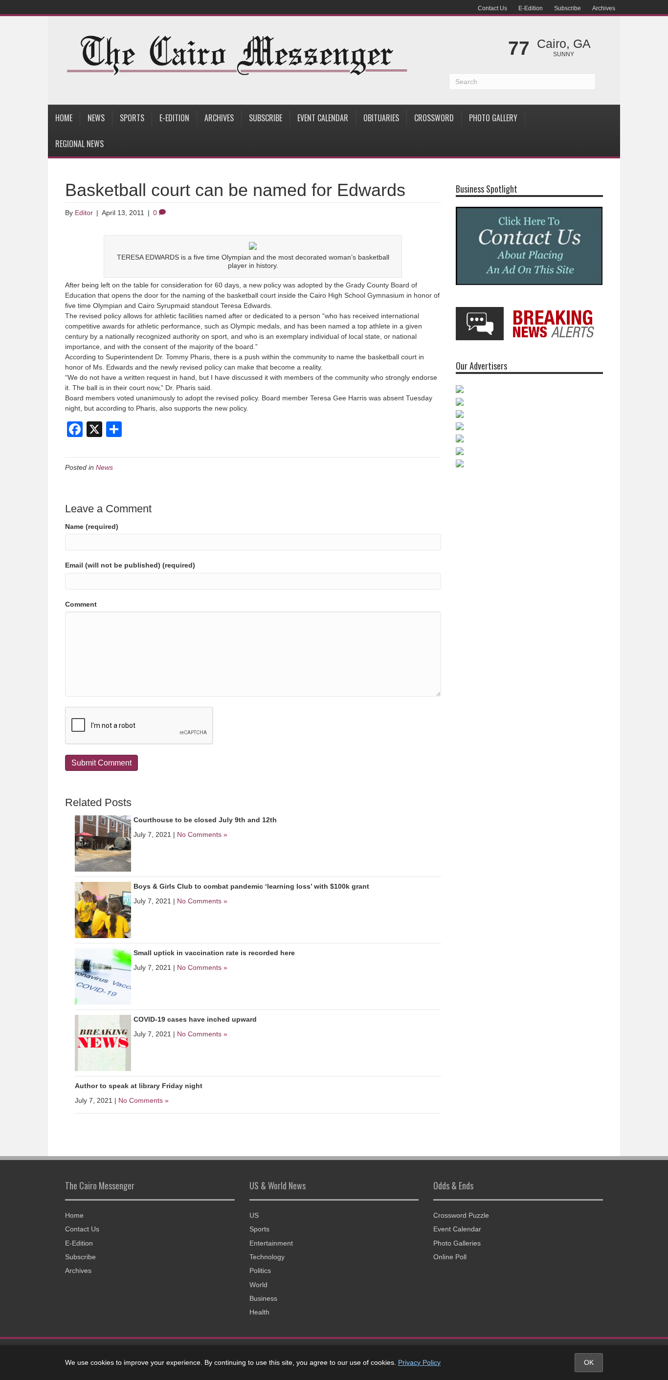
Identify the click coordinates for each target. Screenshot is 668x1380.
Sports (132, 118)
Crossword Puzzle (461, 1215)
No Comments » (202, 834)
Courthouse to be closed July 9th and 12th (205, 820)
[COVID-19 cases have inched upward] (103, 1042)
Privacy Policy (419, 1362)
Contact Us (492, 8)
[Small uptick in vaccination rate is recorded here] (103, 976)
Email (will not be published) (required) (130, 565)
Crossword (434, 118)
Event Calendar (322, 118)
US (254, 1215)
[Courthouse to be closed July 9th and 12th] (103, 843)
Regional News (79, 144)
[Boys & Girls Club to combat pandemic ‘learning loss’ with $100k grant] (103, 909)
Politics (260, 1270)
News (96, 118)
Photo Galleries (457, 1243)
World (258, 1285)
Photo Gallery (493, 118)
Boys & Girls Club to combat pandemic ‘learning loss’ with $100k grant (251, 886)
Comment (81, 604)
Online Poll (450, 1257)
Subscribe (567, 8)
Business (263, 1298)
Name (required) (91, 526)
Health (259, 1312)
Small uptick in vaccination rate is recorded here (214, 953)
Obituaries (381, 118)
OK (589, 1362)
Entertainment (271, 1243)
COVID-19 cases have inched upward (195, 1019)
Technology (267, 1257)
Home (63, 118)
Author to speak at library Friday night (138, 1086)
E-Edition (530, 8)
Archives (603, 8)
